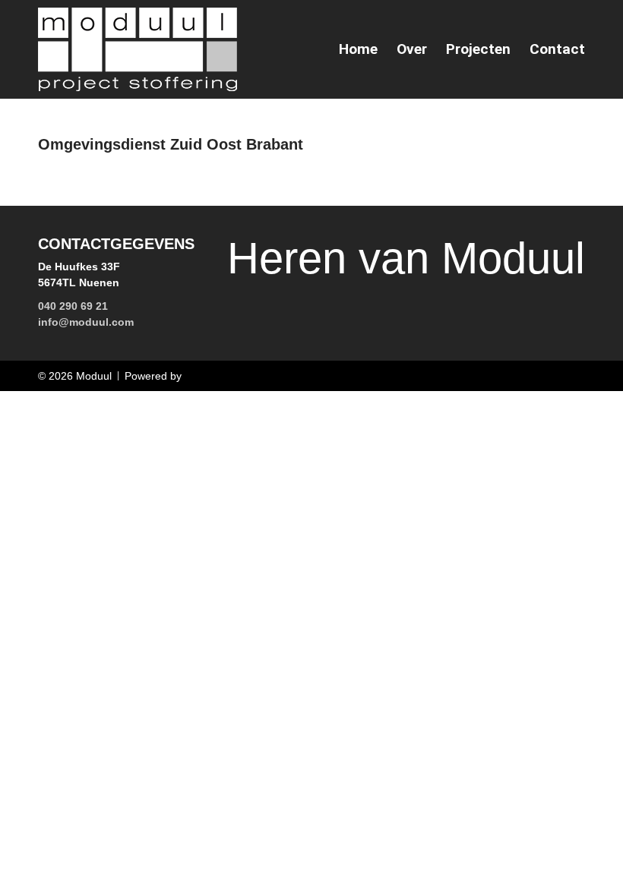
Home (358, 49)
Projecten (478, 49)
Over (412, 49)
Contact (557, 49)
